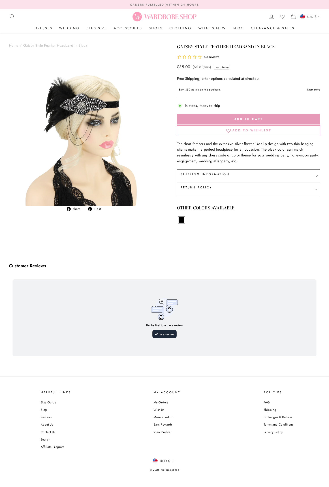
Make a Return (163, 417)
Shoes (156, 28)
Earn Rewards (163, 424)
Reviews (46, 417)
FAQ (267, 402)
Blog (238, 28)
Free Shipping (188, 78)
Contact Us (48, 432)
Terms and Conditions (278, 424)
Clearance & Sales (273, 28)
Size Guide (48, 402)
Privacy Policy (273, 432)
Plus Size (96, 28)
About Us (47, 424)
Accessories (128, 28)
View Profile (162, 432)
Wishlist (159, 409)
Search (45, 439)
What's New (212, 28)
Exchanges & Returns (278, 417)
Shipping (270, 409)
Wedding (69, 28)
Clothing (180, 28)
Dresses (43, 28)
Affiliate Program (52, 447)
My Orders (161, 402)
